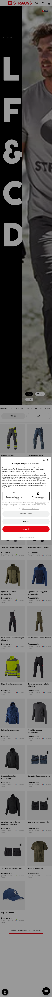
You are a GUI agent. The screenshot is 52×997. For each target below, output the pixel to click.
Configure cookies (26, 514)
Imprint (31, 537)
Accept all (26, 529)
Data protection (23, 537)
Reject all (26, 521)
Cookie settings (40, 503)
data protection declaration (30, 509)
